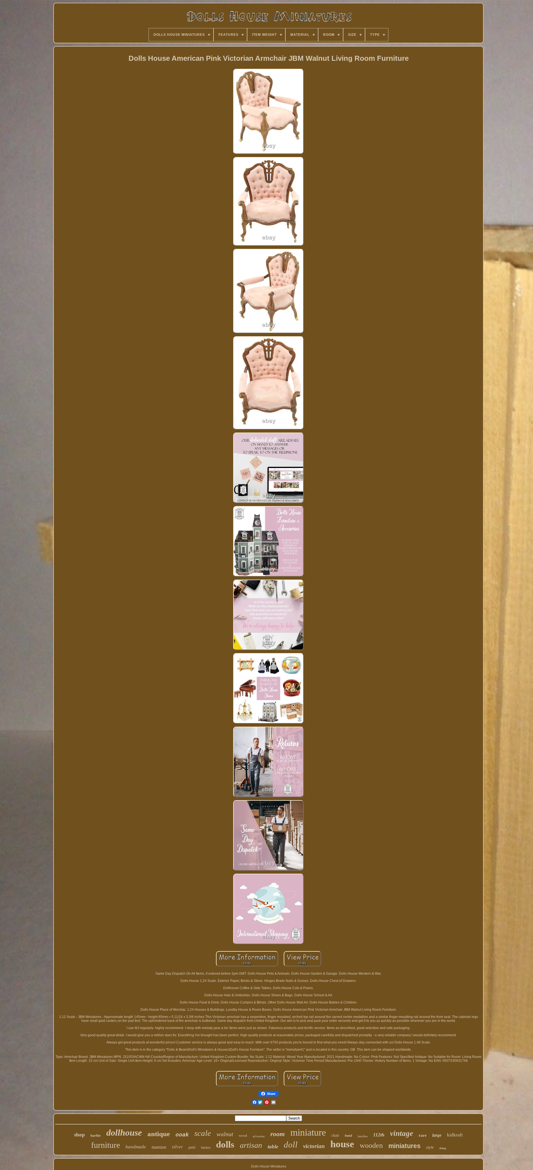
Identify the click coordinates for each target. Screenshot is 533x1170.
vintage (401, 1133)
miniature (308, 1132)
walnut (225, 1134)
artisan (251, 1145)
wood (243, 1135)
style (430, 1147)
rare (423, 1135)
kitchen (205, 1147)
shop (79, 1135)
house (342, 1144)
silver (177, 1146)
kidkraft (455, 1135)
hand (348, 1136)
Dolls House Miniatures (268, 1166)
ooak (182, 1134)
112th (378, 1135)
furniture (105, 1144)
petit (191, 1147)
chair (335, 1135)
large (436, 1135)
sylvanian (259, 1136)
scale (202, 1133)
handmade (135, 1146)
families (363, 1136)
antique (158, 1134)
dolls (225, 1144)
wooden (371, 1145)
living (442, 1148)
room (277, 1134)
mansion (159, 1147)
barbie (95, 1135)
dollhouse (124, 1133)
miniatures (404, 1145)
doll (291, 1144)
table (273, 1146)
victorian (314, 1146)
